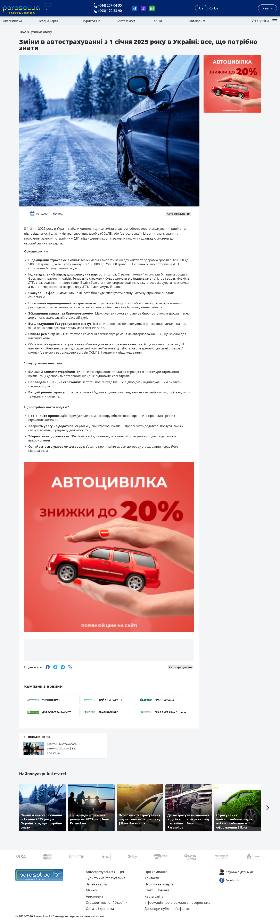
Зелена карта (48, 21)
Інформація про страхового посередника (177, 902)
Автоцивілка (12, 21)
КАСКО (159, 21)
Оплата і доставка (100, 908)
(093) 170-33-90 (110, 10)
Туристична (91, 21)
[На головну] (39, 875)
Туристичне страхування (105, 878)
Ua (201, 8)
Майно (91, 890)
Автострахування (178, 214)
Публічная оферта (159, 884)
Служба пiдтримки (239, 872)
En (216, 8)
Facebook (232, 880)
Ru (211, 8)
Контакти (152, 878)
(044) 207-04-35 (110, 5)
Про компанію (156, 872)
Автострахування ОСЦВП (105, 872)
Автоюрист (197, 21)
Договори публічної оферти (167, 908)
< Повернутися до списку (35, 32)
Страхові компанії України (106, 902)
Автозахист (126, 21)
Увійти (267, 8)
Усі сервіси (260, 20)
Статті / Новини (157, 890)
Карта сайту (154, 896)
